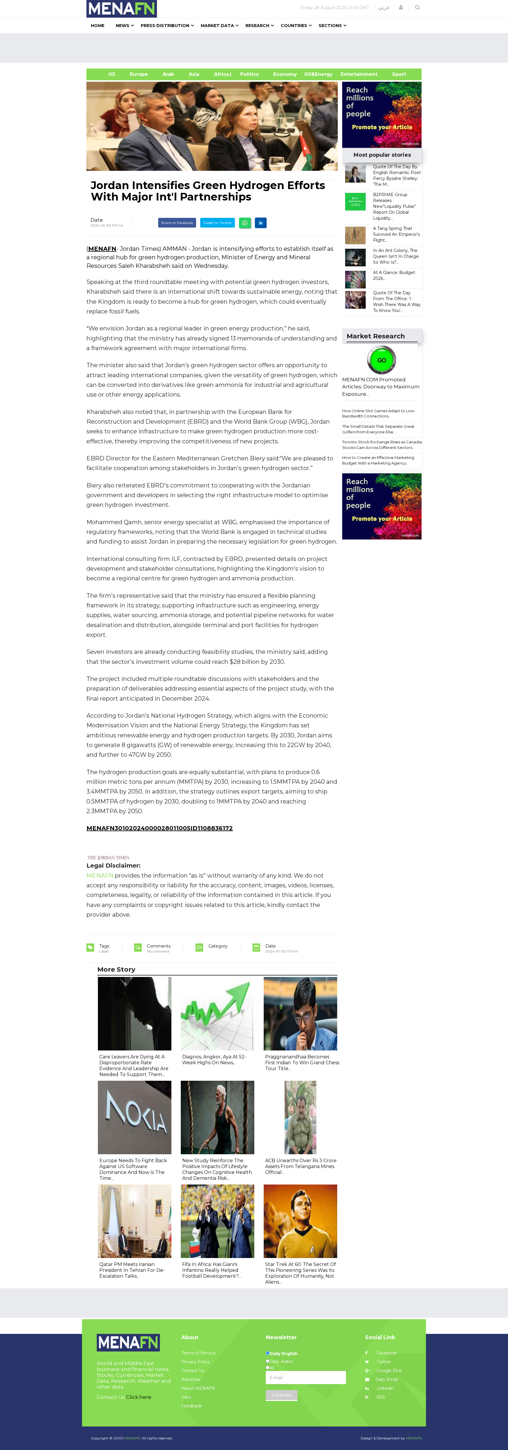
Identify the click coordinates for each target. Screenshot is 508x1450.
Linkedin (384, 1388)
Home (97, 25)
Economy (285, 74)
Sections (330, 25)
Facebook (386, 1353)
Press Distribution (165, 25)
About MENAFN (198, 1388)
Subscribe (282, 1395)
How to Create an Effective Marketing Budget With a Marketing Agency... (378, 460)
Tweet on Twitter (217, 222)
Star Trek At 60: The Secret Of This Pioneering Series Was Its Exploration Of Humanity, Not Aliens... (300, 1273)
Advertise (191, 1379)
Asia (194, 74)
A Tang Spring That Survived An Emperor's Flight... (396, 234)
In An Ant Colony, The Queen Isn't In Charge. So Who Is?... (396, 256)
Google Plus (388, 1370)
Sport (395, 74)
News (122, 25)
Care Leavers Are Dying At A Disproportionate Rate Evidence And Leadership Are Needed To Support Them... (133, 1065)
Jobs (186, 1397)
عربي (384, 7)
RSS (380, 1397)
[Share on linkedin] (261, 223)
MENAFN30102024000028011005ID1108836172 (159, 828)
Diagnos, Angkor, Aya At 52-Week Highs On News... (214, 1059)
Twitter (383, 1361)
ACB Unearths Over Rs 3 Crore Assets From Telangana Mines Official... (301, 1166)
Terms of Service (198, 1353)
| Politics (248, 74)
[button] (401, 7)
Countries (294, 25)
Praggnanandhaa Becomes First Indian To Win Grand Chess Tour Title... (302, 1062)
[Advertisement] (256, 48)
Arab (168, 74)
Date (97, 220)
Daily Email (386, 1379)
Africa (221, 74)
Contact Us (192, 1370)
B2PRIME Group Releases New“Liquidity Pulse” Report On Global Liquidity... (394, 206)
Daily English (284, 1353)
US (104, 74)
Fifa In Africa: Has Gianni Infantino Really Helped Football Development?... (211, 1270)
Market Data (217, 25)
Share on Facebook (177, 222)
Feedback (191, 1406)
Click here (138, 1397)
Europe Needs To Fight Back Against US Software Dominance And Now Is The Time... (133, 1169)
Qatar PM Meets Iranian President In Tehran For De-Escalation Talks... (132, 1270)
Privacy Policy (195, 1361)
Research (257, 25)
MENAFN (102, 248)
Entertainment (350, 74)
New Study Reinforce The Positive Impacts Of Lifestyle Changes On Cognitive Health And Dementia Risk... (217, 1169)
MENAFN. (132, 1438)
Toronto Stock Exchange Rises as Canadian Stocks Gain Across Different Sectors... (383, 445)
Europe (139, 74)
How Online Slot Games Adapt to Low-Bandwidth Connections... (378, 413)
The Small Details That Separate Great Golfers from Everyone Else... (378, 429)
